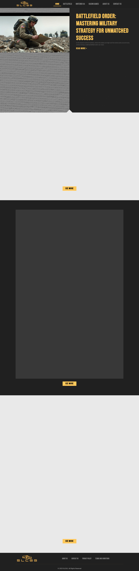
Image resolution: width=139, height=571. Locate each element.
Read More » (81, 48)
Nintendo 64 (80, 4)
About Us (106, 4)
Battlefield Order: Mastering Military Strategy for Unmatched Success (102, 27)
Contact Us (117, 4)
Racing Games (94, 4)
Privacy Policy (86, 558)
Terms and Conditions (102, 558)
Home (57, 4)
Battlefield (67, 4)
